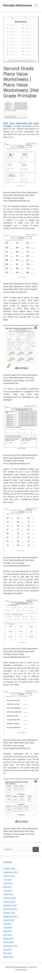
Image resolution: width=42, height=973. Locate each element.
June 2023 (7, 883)
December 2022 (10, 905)
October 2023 (9, 868)
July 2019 (7, 949)
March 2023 (8, 894)
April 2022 (7, 935)
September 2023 (10, 872)
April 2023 (7, 890)
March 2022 (8, 938)
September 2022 (10, 916)
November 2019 (10, 946)
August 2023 (8, 876)
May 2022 (7, 931)
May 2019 (7, 953)
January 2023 (9, 902)
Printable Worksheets (17, 5)
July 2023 (7, 879)
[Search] (36, 849)
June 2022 (7, 927)
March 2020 (8, 942)
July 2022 (7, 924)
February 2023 (9, 898)
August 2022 (8, 920)
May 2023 (7, 887)
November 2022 (10, 909)
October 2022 (9, 913)
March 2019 (8, 957)
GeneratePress (21, 969)
